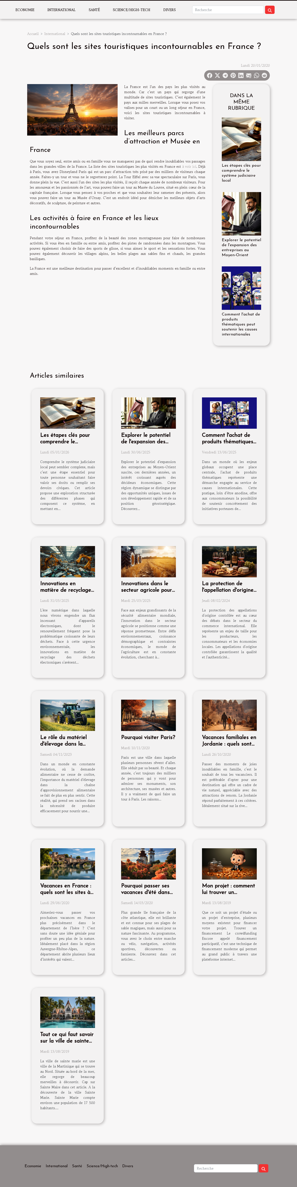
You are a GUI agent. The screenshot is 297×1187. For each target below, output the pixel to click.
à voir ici (189, 166)
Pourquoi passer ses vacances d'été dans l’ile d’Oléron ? (145, 892)
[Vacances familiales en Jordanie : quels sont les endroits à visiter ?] (229, 714)
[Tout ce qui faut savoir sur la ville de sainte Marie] (67, 1011)
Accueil (33, 33)
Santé (94, 9)
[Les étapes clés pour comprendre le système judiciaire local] (241, 138)
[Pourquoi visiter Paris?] (148, 714)
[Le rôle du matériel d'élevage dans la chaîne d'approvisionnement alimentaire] (67, 714)
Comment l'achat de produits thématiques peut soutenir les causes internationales (241, 324)
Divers (169, 9)
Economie (24, 9)
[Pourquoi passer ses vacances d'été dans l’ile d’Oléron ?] (148, 863)
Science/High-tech (131, 9)
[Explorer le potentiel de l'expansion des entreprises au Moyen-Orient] (241, 213)
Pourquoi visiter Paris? (148, 737)
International (61, 9)
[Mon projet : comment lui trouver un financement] (229, 863)
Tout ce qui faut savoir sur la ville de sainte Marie (67, 1041)
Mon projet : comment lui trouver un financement (228, 892)
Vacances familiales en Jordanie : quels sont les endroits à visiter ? (229, 744)
